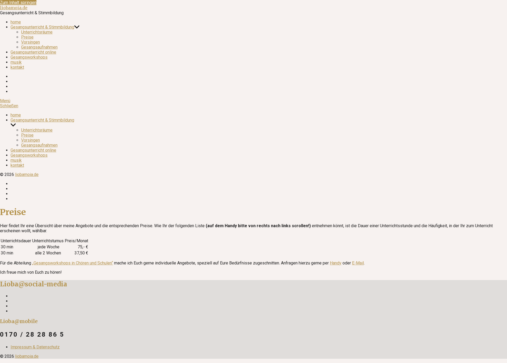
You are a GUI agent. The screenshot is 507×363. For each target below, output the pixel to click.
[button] (253, 100)
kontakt (17, 67)
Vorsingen (30, 42)
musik (16, 62)
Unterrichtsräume (37, 32)
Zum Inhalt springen (18, 2)
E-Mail (358, 263)
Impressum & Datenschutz (35, 347)
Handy (335, 263)
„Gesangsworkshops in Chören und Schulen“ (72, 263)
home (16, 22)
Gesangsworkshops (29, 57)
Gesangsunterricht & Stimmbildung (42, 27)
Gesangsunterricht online (33, 52)
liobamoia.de (13, 7)
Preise (27, 37)
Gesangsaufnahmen (39, 47)
